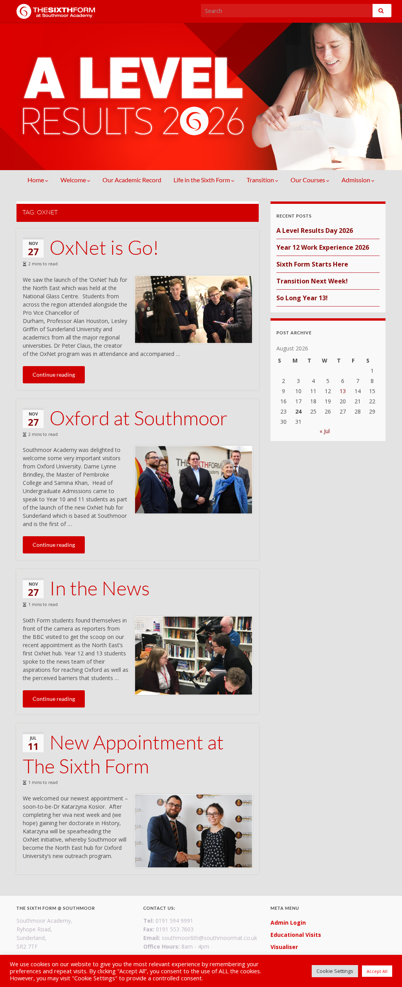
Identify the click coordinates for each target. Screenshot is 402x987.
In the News (99, 588)
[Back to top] (384, 969)
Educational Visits (295, 934)
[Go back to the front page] (201, 97)
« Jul (325, 431)
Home (36, 179)
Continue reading (54, 374)
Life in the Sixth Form (202, 179)
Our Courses (308, 179)
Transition (261, 179)
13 (343, 391)
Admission (356, 179)
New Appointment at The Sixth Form (123, 754)
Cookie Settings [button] (334, 970)
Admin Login (288, 922)
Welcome (73, 179)
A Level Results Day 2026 (314, 230)
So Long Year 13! (302, 298)
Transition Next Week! (312, 281)
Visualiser (284, 947)
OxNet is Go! (104, 247)
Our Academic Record (131, 179)
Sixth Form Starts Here (312, 264)
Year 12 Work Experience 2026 (322, 247)
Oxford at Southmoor (138, 418)
